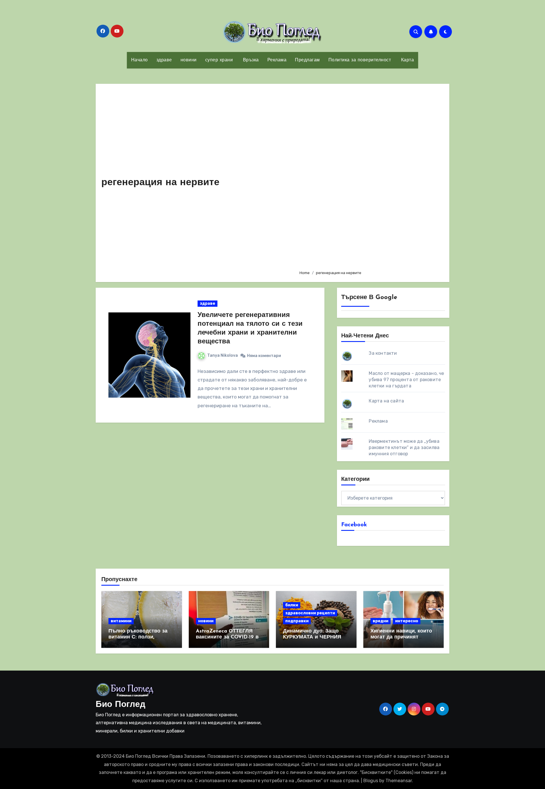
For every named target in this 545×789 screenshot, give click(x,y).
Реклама (277, 60)
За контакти (383, 353)
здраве (164, 60)
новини (189, 60)
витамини (121, 621)
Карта (406, 60)
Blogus (370, 780)
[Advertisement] (370, 177)
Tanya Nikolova (222, 355)
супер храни (219, 60)
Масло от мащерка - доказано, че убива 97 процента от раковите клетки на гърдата (406, 380)
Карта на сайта (386, 401)
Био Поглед (120, 704)
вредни (380, 621)
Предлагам (307, 60)
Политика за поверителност (359, 60)
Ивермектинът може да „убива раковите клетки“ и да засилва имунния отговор (404, 447)
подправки (297, 621)
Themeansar (398, 780)
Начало (139, 60)
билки (291, 605)
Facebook (354, 525)
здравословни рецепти (310, 613)
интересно (406, 621)
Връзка (250, 60)
